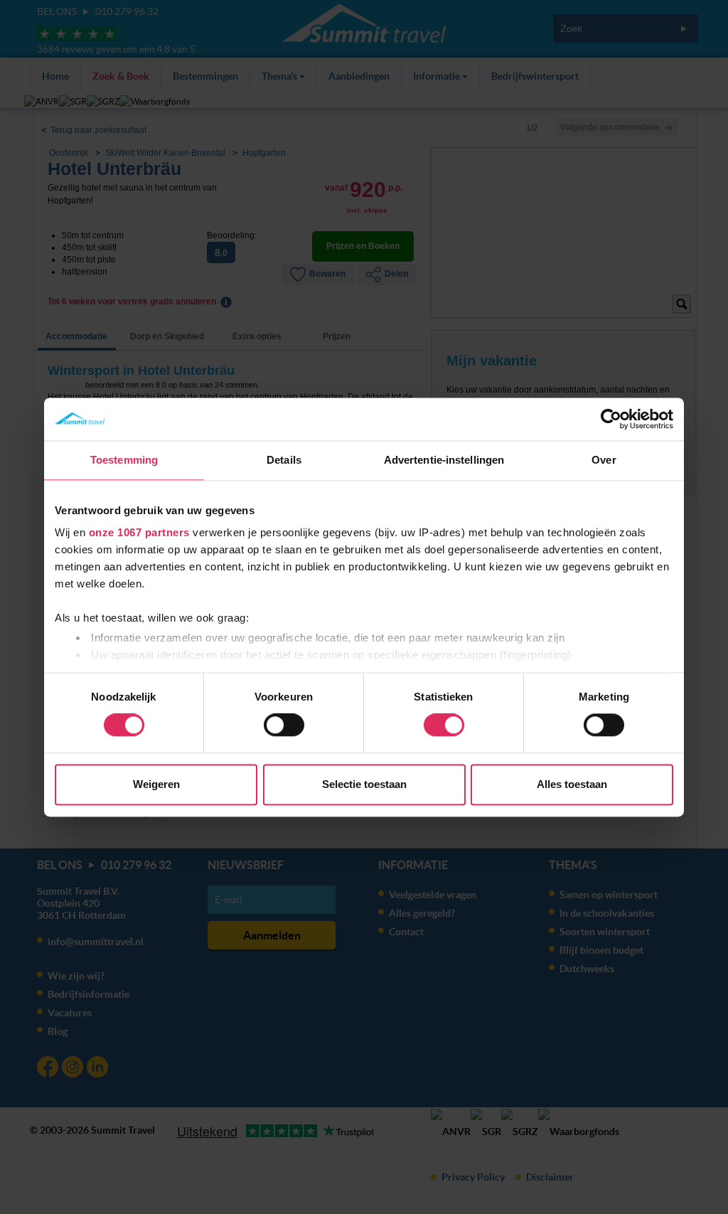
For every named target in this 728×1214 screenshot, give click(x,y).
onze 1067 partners (139, 532)
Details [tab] (284, 460)
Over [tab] (604, 460)
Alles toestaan (572, 784)
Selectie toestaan (364, 784)
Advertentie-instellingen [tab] (444, 460)
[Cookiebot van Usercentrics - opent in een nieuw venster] (611, 419)
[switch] (284, 725)
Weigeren (156, 784)
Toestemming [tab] (124, 460)
